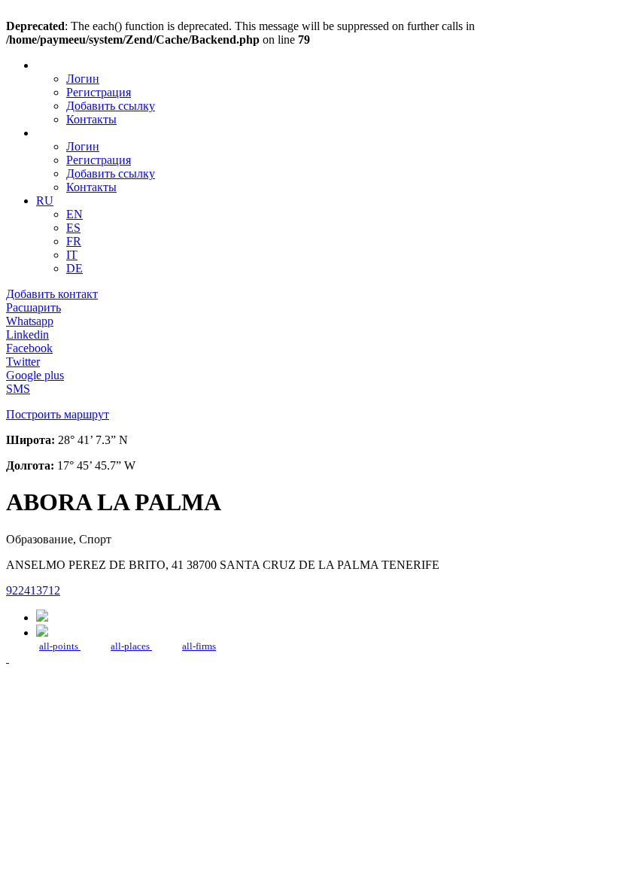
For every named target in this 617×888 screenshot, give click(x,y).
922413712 (33, 590)
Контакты (91, 119)
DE (74, 268)
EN (74, 214)
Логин (82, 78)
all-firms (199, 646)
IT (72, 254)
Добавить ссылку (110, 105)
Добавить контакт (52, 293)
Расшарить (33, 307)
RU (44, 200)
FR (73, 241)
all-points (60, 646)
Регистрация (98, 92)
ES (73, 227)
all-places (131, 646)
